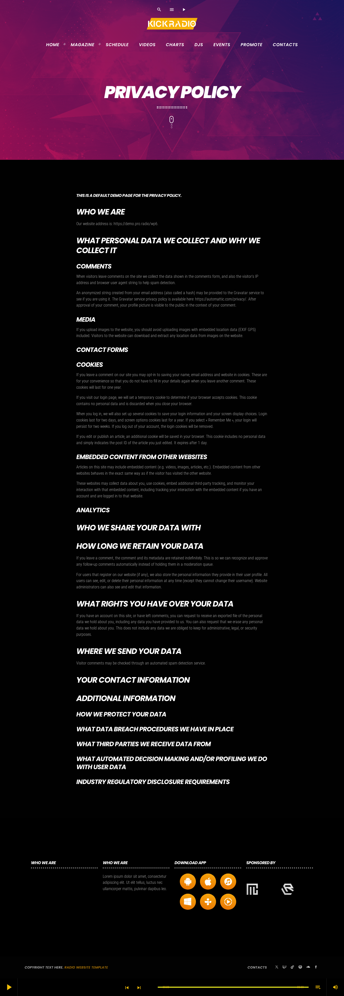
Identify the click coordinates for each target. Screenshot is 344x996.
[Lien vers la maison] (172, 23)
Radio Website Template (86, 967)
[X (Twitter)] (277, 967)
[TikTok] (292, 967)
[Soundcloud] (308, 967)
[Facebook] (316, 967)
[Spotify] (300, 967)
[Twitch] (285, 967)
